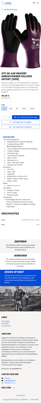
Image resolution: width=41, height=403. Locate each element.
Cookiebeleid (6, 391)
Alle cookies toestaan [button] (9, 395)
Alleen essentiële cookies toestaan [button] (14, 399)
